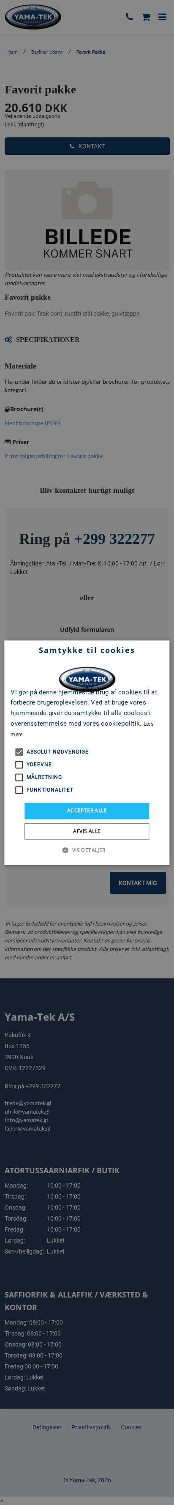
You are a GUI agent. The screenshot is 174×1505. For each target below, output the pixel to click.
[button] (86, 850)
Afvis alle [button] (87, 831)
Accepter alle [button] (87, 810)
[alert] (87, 752)
